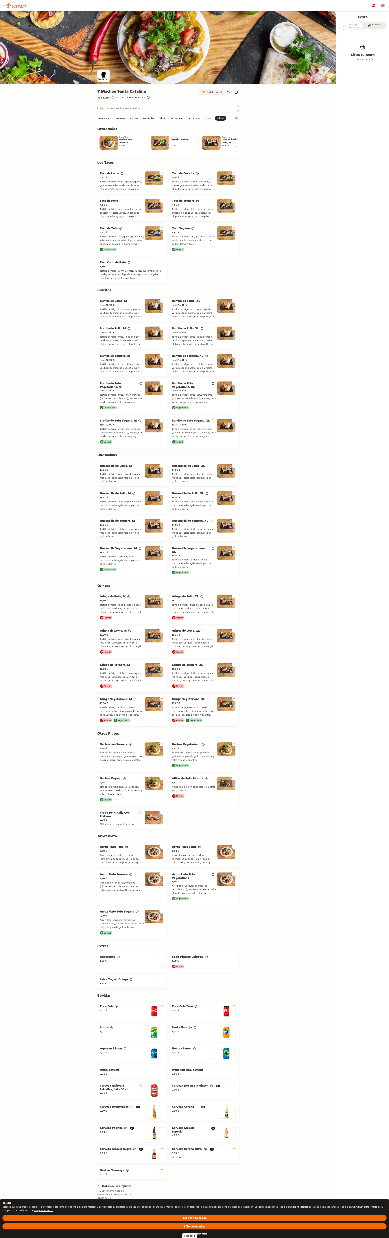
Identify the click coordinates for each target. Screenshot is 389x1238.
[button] (14, 5)
